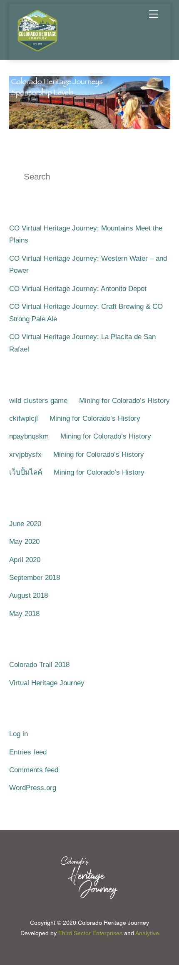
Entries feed (28, 752)
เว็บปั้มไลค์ (25, 472)
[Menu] (153, 14)
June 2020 (25, 524)
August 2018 (28, 595)
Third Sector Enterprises (90, 933)
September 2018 (34, 578)
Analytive (147, 933)
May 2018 (24, 614)
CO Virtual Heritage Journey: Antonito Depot (78, 289)
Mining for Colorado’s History (124, 401)
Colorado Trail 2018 (39, 665)
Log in (18, 734)
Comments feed (33, 770)
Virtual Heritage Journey (47, 683)
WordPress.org (32, 788)
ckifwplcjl (23, 418)
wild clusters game (38, 401)
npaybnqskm (29, 436)
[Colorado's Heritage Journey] (37, 49)
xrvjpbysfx (25, 454)
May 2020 (24, 542)
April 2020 (24, 560)
